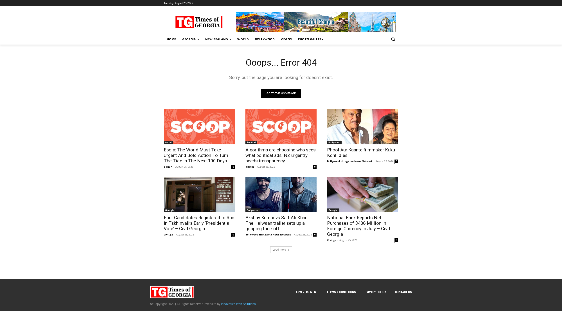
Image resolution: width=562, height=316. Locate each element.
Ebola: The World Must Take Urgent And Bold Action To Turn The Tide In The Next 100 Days (196, 155)
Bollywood (334, 142)
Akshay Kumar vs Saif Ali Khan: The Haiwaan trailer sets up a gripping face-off (276, 223)
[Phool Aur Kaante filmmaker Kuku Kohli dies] (362, 126)
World (168, 142)
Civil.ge (168, 234)
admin (168, 166)
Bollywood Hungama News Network (350, 161)
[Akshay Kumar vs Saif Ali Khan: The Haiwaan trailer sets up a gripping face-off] (281, 194)
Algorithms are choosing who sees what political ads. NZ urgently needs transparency (280, 155)
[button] (393, 39)
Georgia (169, 210)
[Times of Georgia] (199, 22)
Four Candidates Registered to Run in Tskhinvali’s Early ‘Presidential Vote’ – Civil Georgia (199, 223)
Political (251, 142)
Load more (279, 249)
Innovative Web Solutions (238, 304)
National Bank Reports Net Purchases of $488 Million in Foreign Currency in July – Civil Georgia (358, 226)
